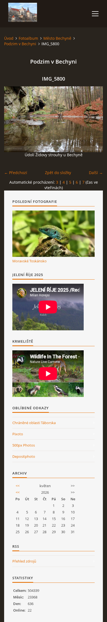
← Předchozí (15, 172)
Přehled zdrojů (24, 561)
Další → (96, 172)
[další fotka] (94, 119)
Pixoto (17, 433)
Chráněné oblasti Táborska (34, 422)
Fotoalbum (28, 38)
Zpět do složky (58, 172)
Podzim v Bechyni (20, 43)
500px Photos (23, 445)
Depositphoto (23, 456)
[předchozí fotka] (13, 119)
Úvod (8, 38)
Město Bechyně (57, 38)
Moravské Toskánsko (29, 261)
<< (17, 485)
